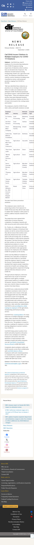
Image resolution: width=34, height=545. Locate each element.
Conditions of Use (16, 514)
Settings (30, 7)
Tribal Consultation (7, 472)
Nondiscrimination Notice (16, 522)
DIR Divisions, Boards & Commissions (13, 469)
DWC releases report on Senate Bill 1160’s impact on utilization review (17, 406)
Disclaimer (16, 517)
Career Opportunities (7, 480)
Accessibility (16, 524)
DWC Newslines (8, 428)
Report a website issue (10, 506)
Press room (29, 1)
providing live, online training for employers (16, 307)
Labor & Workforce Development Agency (16, 382)
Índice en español (27, 5)
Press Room (4, 21)
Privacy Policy (16, 519)
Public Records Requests (9, 488)
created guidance (18, 315)
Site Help (16, 527)
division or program (22, 388)
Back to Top (16, 512)
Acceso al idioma (6, 494)
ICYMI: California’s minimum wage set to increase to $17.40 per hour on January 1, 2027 (17, 412)
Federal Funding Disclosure (9, 499)
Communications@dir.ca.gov (13, 363)
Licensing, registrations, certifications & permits (16, 483)
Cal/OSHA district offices (15, 351)
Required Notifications (8, 485)
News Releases (12, 21)
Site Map (4, 502)
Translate (29, 10)
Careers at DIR (28, 3)
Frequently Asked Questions (10, 496)
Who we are (4, 467)
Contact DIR (5, 474)
